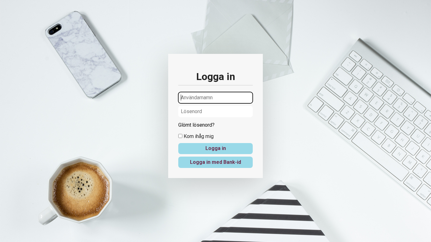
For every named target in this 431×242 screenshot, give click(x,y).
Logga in (215, 148)
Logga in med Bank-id (215, 162)
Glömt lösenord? (196, 125)
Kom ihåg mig (198, 136)
